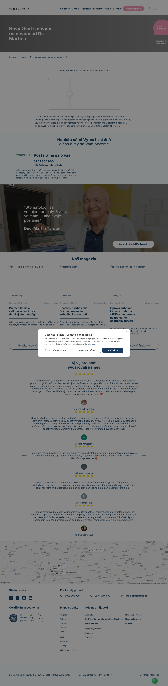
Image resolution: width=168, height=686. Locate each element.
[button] (55, 350)
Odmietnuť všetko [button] (87, 350)
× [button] (126, 332)
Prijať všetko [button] (113, 350)
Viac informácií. (90, 344)
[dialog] (84, 343)
